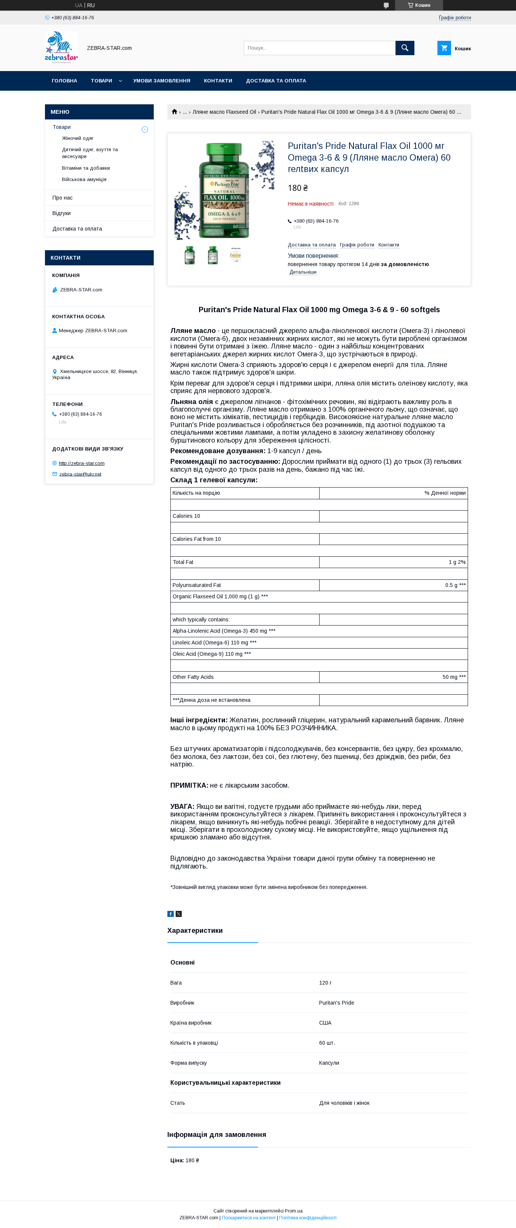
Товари (101, 81)
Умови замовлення (161, 81)
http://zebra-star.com (82, 463)
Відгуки (62, 213)
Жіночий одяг (78, 138)
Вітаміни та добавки (86, 168)
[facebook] (170, 915)
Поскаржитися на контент (249, 1217)
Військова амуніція (84, 179)
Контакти (218, 81)
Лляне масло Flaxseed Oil (224, 112)
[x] (179, 915)
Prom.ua (294, 1211)
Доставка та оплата (276, 81)
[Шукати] (404, 48)
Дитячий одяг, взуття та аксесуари (90, 153)
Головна (64, 81)
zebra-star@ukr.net (80, 474)
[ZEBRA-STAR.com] (61, 61)
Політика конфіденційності (308, 1217)
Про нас (63, 198)
